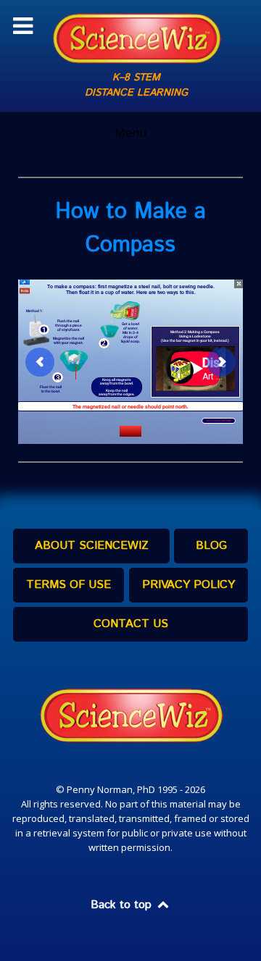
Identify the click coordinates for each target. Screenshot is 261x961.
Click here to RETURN (219, 420)
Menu (130, 132)
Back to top (123, 905)
